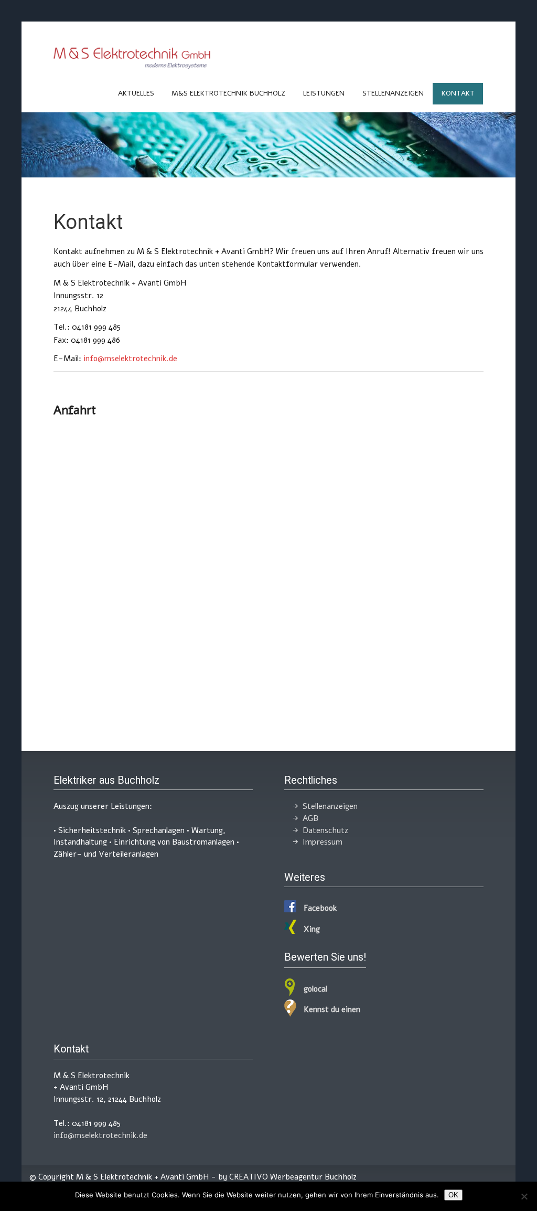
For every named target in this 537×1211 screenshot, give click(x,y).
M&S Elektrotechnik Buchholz (228, 93)
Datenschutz (325, 830)
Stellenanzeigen (393, 93)
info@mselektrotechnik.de (130, 358)
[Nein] (524, 1196)
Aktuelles (136, 93)
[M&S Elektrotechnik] (132, 66)
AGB (310, 818)
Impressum (322, 842)
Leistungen (324, 93)
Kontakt (458, 93)
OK (453, 1195)
